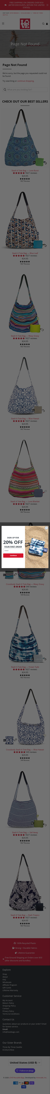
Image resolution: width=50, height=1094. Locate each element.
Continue (13, 555)
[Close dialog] (46, 527)
